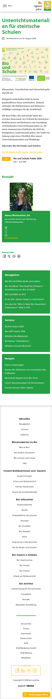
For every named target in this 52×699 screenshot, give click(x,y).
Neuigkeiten (24, 424)
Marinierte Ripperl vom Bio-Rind (21, 377)
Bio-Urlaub (25, 565)
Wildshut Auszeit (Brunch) (18, 345)
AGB (26, 643)
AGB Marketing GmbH (26, 648)
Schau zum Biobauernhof (24, 481)
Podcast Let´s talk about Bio (24, 542)
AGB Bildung (26, 652)
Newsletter (26, 657)
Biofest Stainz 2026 (14, 326)
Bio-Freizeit (24, 570)
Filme (24, 536)
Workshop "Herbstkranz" (17, 341)
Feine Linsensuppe (14, 364)
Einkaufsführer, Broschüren (24, 515)
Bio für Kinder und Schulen (24, 547)
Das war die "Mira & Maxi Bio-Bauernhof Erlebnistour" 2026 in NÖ (25, 306)
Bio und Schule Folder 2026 (28, 158)
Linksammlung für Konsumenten (26, 588)
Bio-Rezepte (24, 531)
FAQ (24, 463)
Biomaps (25, 520)
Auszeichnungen (24, 476)
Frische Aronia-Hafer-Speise (19, 387)
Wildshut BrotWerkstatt (16, 336)
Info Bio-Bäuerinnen (24, 486)
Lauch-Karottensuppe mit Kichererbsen (24, 382)
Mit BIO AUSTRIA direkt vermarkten (22, 281)
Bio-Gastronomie (24, 560)
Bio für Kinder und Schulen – (22, 152)
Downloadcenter (24, 504)
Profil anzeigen (11, 237)
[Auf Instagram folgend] (35, 670)
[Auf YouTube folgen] (29, 670)
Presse (26, 628)
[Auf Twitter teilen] (9, 256)
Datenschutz (26, 638)
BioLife (25, 510)
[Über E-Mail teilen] (14, 256)
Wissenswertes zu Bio (24, 442)
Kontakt (26, 599)
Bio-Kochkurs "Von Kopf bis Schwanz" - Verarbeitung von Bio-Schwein (25, 288)
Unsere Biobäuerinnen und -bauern (24, 471)
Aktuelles (24, 419)
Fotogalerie (26, 594)
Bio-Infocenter (24, 499)
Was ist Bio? (24, 447)
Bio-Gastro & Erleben (24, 555)
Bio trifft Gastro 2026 (15, 331)
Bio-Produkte (25, 526)
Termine (24, 429)
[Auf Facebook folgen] (17, 670)
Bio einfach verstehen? (24, 452)
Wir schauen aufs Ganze (24, 458)
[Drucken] (18, 256)
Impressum (26, 633)
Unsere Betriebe (24, 492)
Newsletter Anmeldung (26, 604)
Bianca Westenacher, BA (17, 215)
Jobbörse (25, 434)
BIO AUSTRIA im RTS (15, 294)
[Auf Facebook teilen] (4, 256)
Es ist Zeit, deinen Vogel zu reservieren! (24, 299)
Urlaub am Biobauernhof (24, 576)
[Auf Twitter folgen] (23, 670)
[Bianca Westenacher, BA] (21, 198)
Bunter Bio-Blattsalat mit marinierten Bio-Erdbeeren (26, 371)
